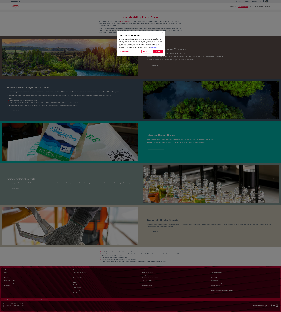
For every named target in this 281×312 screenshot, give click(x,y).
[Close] (162, 33)
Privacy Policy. (154, 47)
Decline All (146, 51)
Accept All (158, 51)
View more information (124, 51)
